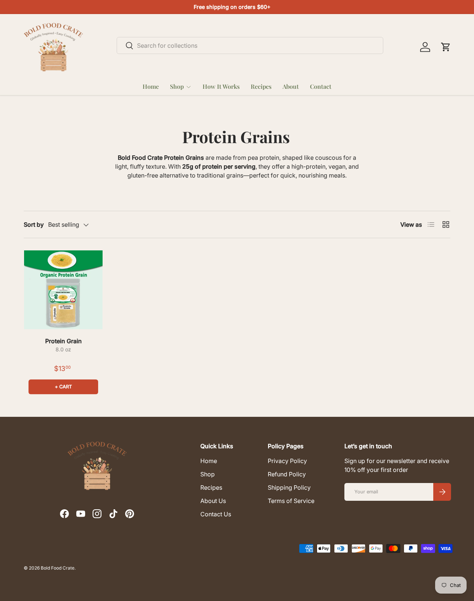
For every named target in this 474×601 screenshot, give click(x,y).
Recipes (261, 86)
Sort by (34, 224)
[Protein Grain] (63, 289)
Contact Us (215, 514)
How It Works (221, 86)
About (291, 86)
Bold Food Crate (57, 568)
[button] (446, 47)
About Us (213, 500)
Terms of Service (291, 500)
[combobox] (250, 45)
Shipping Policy (289, 487)
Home (151, 86)
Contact (320, 86)
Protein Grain (63, 341)
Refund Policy (287, 474)
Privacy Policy (287, 461)
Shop (177, 86)
